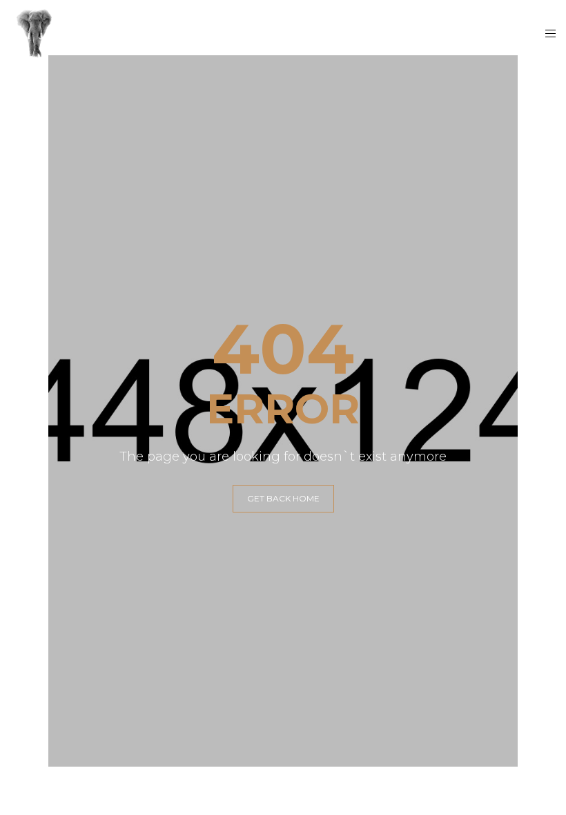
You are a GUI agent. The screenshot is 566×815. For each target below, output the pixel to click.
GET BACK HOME (283, 498)
